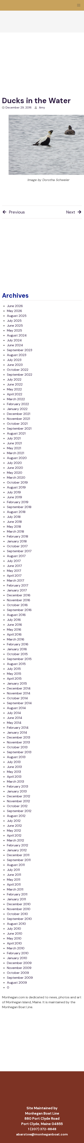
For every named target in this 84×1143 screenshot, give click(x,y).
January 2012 (17, 850)
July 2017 (14, 561)
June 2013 (14, 767)
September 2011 (19, 860)
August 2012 (16, 816)
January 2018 (17, 541)
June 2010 (14, 933)
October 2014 (17, 698)
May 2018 (14, 526)
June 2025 (15, 325)
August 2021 (16, 433)
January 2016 (17, 649)
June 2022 (15, 384)
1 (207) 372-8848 (42, 1129)
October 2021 (17, 423)
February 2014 (18, 727)
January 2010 (17, 958)
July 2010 (14, 928)
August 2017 (16, 556)
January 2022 (17, 409)
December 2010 (19, 904)
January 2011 (16, 899)
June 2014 (14, 718)
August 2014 (16, 708)
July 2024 (14, 340)
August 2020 (17, 458)
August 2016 (16, 615)
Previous (17, 212)
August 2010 (16, 924)
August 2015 (16, 664)
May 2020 (14, 472)
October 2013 (17, 747)
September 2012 (19, 811)
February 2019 (17, 502)
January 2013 (17, 791)
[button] (78, 5)
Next (70, 212)
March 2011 (15, 889)
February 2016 (17, 644)
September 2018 (19, 507)
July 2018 (14, 517)
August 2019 (16, 487)
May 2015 (14, 673)
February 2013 (17, 786)
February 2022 (18, 404)
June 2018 (14, 522)
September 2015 (19, 659)
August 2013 (16, 757)
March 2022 (16, 399)
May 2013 (14, 772)
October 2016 (17, 605)
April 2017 (14, 575)
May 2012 (14, 830)
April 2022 (14, 394)
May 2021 (14, 448)
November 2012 (18, 801)
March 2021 (15, 453)
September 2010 (19, 919)
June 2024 (15, 345)
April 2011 (14, 884)
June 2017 (14, 566)
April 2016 (14, 634)
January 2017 (17, 590)
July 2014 (14, 713)
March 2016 (15, 639)
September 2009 (20, 977)
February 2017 (17, 585)
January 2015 (17, 683)
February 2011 (17, 894)
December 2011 (18, 855)
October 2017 (17, 546)
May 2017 (14, 571)
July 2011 (13, 870)
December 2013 (18, 737)
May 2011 (13, 879)
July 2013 (14, 762)
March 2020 (16, 477)
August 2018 (16, 512)
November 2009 (19, 968)
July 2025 (14, 320)
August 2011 (16, 865)
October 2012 (17, 806)
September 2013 (19, 752)
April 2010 (14, 943)
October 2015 (17, 654)
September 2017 (19, 551)
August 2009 (17, 982)
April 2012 (14, 835)
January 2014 (17, 732)
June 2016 (14, 624)
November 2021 (18, 419)
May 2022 (14, 389)
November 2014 (18, 693)
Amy (42, 107)
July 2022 (14, 379)
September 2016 (19, 610)
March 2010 (15, 948)
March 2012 (15, 840)
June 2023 (15, 365)
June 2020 (15, 468)
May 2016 (14, 629)
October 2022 (17, 370)
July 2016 (14, 620)
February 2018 (17, 536)
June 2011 (14, 875)
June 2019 (14, 497)
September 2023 (19, 350)
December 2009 (19, 963)
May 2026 (14, 311)
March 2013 (15, 781)
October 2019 (17, 482)
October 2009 (18, 973)
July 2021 (14, 438)
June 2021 (14, 443)
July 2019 (14, 492)
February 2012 (17, 845)
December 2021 (18, 414)
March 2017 (15, 580)
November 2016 (18, 600)
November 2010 (18, 909)
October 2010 (17, 914)
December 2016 (18, 595)
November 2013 (18, 742)
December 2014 (19, 688)
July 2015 (14, 669)
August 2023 (16, 355)
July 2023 (14, 360)
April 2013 (14, 776)
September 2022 (19, 374)
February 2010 (18, 953)
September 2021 (19, 428)
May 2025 (14, 330)
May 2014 (14, 723)
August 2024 (17, 335)
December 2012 (18, 796)
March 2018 (15, 531)
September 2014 (19, 703)
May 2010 (14, 938)
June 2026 (15, 306)
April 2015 (14, 678)
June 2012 (14, 825)
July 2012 (14, 821)
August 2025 (17, 316)
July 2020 (14, 463)
